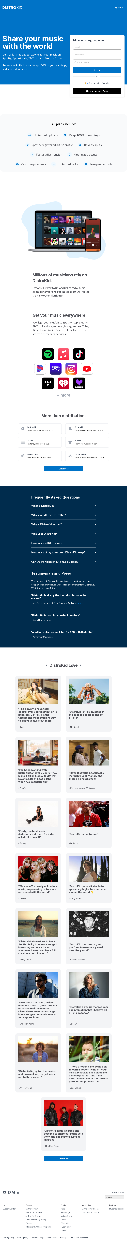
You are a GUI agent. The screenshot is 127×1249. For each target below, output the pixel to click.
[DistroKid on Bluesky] (13, 1192)
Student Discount (116, 1209)
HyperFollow (66, 1227)
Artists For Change (33, 1216)
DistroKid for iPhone (90, 1209)
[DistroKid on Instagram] (18, 1192)
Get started (63, 468)
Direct (63, 1230)
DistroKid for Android (90, 1212)
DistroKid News (32, 1209)
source (79, 603)
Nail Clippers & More (34, 1212)
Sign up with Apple (99, 91)
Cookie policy (22, 1237)
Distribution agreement (78, 1237)
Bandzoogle (65, 1212)
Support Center (9, 1209)
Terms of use (52, 1237)
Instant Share (66, 1216)
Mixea (63, 1220)
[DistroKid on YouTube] (4, 1192)
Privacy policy (8, 1237)
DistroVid (64, 1223)
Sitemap (63, 1237)
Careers (29, 1223)
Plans (63, 1209)
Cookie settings (37, 1237)
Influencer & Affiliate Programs (38, 1227)
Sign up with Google (99, 83)
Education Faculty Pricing (36, 1220)
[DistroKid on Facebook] (9, 1192)
